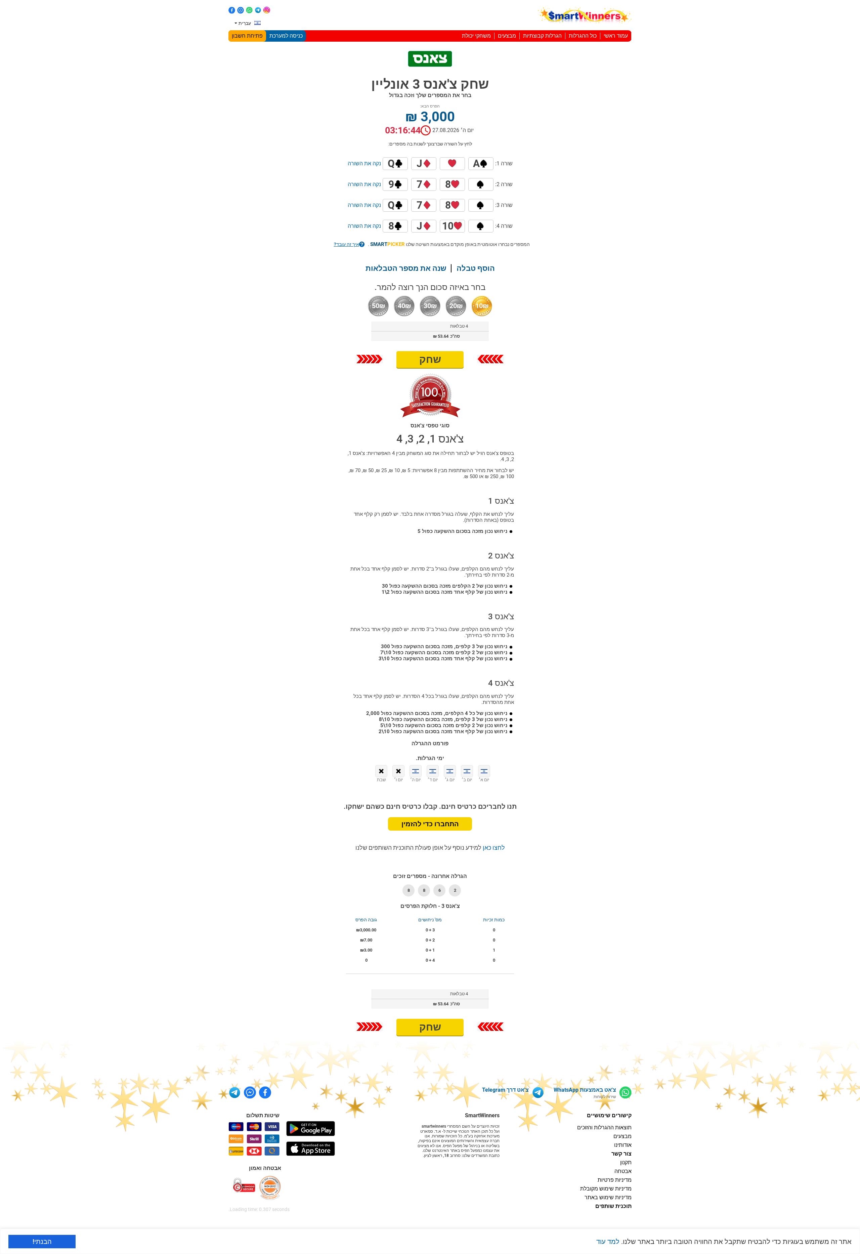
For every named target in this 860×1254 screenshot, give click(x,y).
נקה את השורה (364, 164)
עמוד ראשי (616, 36)
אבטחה (623, 1171)
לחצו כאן (493, 847)
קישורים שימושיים (609, 1115)
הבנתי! (42, 1242)
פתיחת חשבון (247, 36)
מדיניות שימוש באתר (608, 1197)
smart (387, 244)
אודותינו (623, 1145)
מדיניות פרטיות (615, 1180)
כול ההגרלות (583, 36)
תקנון (626, 1162)
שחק (430, 359)
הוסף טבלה (476, 268)
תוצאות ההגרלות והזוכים (604, 1127)
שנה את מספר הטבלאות (406, 268)
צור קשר (621, 1154)
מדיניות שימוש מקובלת (606, 1188)
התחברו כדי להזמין (430, 824)
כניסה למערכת (286, 36)
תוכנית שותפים (613, 1206)
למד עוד (607, 1242)
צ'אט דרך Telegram (505, 1090)
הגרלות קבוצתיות (542, 36)
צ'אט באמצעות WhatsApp (585, 1090)
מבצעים (507, 36)
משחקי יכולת (476, 36)
